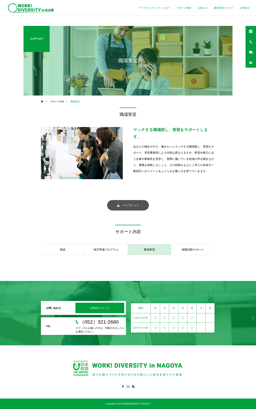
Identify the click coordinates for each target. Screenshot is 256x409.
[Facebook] (123, 386)
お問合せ (245, 7)
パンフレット (129, 205)
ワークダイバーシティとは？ (154, 7)
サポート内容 (184, 7)
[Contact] (128, 386)
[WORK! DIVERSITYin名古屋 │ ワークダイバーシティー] (30, 8)
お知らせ (202, 7)
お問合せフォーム (100, 308)
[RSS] (133, 386)
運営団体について (223, 7)
